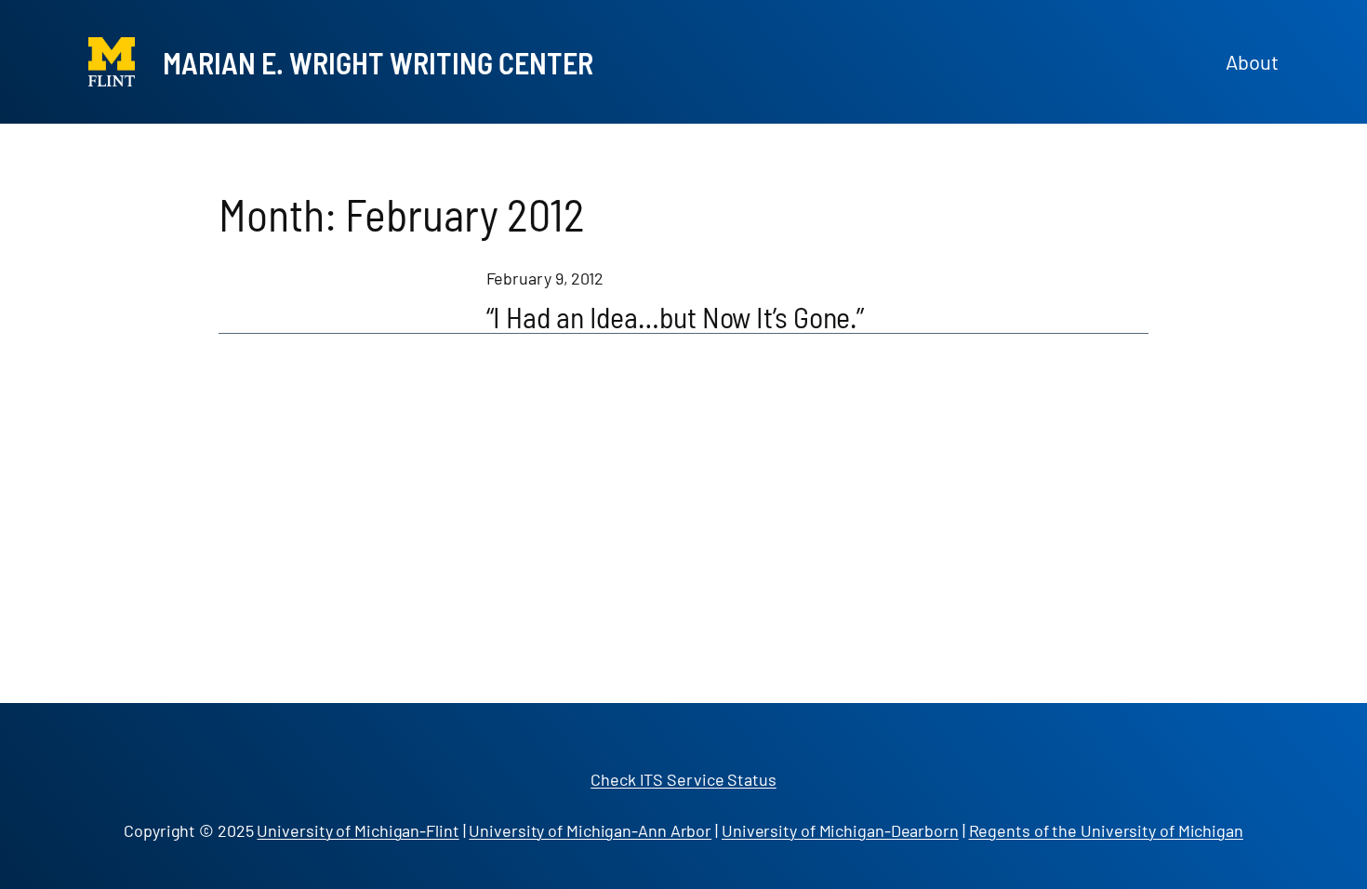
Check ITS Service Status (683, 779)
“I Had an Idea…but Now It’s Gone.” (675, 316)
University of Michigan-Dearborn (840, 830)
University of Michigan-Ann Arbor (590, 830)
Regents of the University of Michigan (1106, 830)
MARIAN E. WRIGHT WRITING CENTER (378, 62)
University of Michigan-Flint (357, 830)
